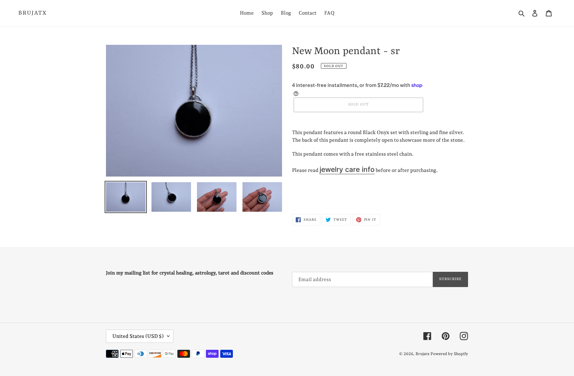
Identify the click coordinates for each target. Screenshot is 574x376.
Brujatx (32, 13)
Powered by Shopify (449, 353)
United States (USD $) (138, 336)
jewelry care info (347, 169)
